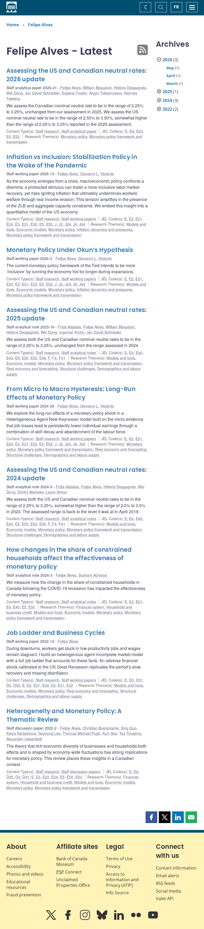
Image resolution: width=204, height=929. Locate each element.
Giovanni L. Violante (97, 173)
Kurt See (110, 733)
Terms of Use (119, 859)
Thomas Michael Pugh (81, 733)
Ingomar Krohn (71, 332)
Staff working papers (78, 218)
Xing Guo (129, 728)
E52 (16, 136)
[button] (151, 817)
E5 (8, 136)
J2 (61, 224)
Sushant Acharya (92, 575)
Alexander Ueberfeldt (24, 739)
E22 (45, 777)
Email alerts (167, 876)
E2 (131, 218)
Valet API (164, 898)
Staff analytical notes (78, 352)
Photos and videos (25, 874)
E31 (25, 224)
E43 (139, 131)
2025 (167, 92)
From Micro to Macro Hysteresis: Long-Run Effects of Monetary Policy (70, 393)
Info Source (117, 893)
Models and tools (121, 358)
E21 (138, 218)
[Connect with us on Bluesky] (102, 919)
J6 (75, 224)
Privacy (113, 866)
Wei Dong (14, 93)
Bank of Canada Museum (71, 861)
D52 (16, 685)
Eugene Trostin (74, 93)
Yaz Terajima (130, 733)
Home (12, 25)
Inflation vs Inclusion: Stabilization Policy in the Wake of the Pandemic (71, 161)
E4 (132, 131)
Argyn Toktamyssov (105, 93)
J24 (68, 224)
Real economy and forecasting (32, 368)
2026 (167, 60)
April (170, 75)
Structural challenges (77, 368)
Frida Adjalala (69, 326)
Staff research (47, 131)
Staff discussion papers (80, 771)
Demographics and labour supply (71, 454)
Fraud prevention (23, 895)
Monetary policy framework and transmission (44, 235)
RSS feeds (165, 883)
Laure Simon (56, 492)
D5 (8, 685)
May (170, 67)
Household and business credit (46, 782)
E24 (9, 224)
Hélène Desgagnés (130, 87)
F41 (62, 358)
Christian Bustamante (101, 728)
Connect (69, 872)
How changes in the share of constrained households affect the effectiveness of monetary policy (69, 558)
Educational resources (18, 884)
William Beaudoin (97, 87)
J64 (82, 224)
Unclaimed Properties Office (73, 882)
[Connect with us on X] (51, 919)
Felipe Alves (40, 25)
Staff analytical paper (79, 131)
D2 (136, 771)
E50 (25, 358)
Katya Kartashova (21, 733)
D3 (131, 680)
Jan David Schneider (42, 93)
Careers (14, 859)
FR (176, 7)
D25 (9, 777)
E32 (34, 224)
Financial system (90, 607)
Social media (168, 891)
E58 (42, 358)
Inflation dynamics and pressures (104, 229)
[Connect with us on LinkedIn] (119, 919)
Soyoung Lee (49, 733)
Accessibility (18, 866)
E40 (139, 352)
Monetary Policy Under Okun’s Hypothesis (69, 250)
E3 (17, 224)
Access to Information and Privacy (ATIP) (122, 879)
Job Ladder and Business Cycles (55, 633)
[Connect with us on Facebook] (68, 919)
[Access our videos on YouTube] (153, 919)
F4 (54, 358)
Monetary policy (74, 136)
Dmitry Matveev (31, 492)
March (172, 83)
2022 (167, 109)
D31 (139, 680)
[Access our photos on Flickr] (136, 919)
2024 (167, 100)
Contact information (176, 868)
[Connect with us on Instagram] (85, 919)
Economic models (31, 229)
